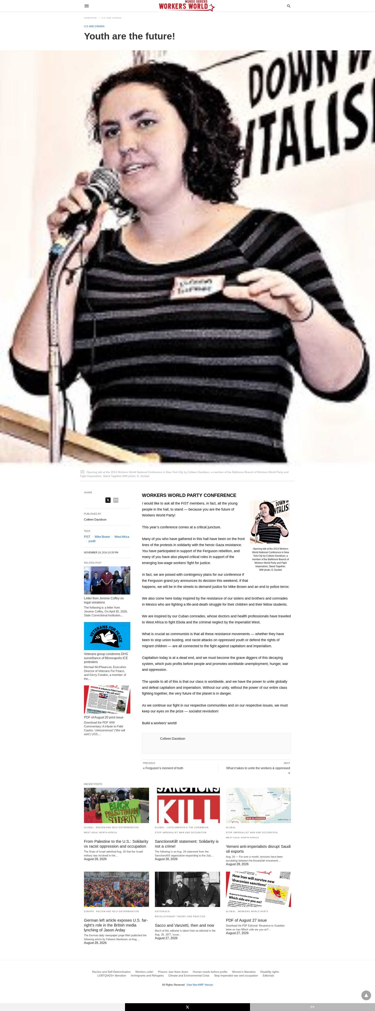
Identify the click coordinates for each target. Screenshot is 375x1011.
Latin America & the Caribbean (188, 827)
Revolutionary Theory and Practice (180, 916)
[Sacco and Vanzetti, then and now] (187, 889)
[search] (289, 6)
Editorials (162, 911)
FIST (87, 536)
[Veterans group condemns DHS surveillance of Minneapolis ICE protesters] (107, 636)
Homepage (90, 18)
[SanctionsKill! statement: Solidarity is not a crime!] (187, 805)
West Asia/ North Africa (100, 832)
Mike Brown (102, 536)
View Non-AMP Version (200, 984)
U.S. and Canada (111, 18)
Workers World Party (253, 911)
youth (92, 541)
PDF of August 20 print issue (103, 717)
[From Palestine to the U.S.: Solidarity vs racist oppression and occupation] (116, 805)
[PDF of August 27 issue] (258, 889)
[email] (312, 1007)
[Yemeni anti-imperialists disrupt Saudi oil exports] (258, 805)
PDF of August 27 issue (246, 920)
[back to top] (366, 995)
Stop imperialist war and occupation (181, 832)
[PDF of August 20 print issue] (107, 699)
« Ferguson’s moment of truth (163, 768)
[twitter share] (108, 500)
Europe (89, 911)
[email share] (115, 500)
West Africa (121, 536)
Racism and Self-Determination (117, 827)
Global (89, 827)
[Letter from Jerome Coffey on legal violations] (107, 580)
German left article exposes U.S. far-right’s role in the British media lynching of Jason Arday (116, 925)
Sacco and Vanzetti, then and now (184, 925)
